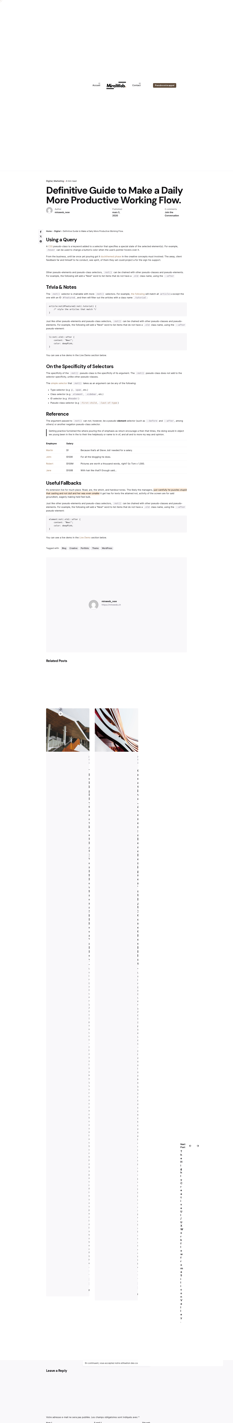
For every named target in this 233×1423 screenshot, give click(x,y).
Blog (64, 548)
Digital (49, 181)
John (48, 457)
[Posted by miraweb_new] (67, 730)
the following (138, 294)
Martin (49, 450)
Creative (73, 548)
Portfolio (85, 548)
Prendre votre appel (164, 85)
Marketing (59, 181)
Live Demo (85, 537)
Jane (48, 470)
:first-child (88, 403)
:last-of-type (108, 403)
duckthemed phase (111, 256)
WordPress (107, 548)
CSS (50, 246)
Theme (95, 548)
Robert (49, 463)
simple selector (59, 383)
